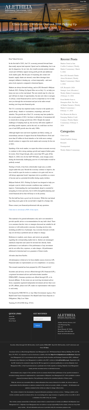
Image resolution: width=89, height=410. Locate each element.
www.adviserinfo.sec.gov (62, 360)
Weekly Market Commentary (70, 150)
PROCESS (53, 9)
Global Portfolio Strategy (68, 139)
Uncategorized (65, 146)
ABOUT (59, 9)
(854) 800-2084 (68, 331)
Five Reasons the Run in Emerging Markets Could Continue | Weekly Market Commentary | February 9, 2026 (69, 119)
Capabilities (12, 318)
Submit (38, 325)
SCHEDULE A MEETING (79, 9)
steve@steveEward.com (68, 333)
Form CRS (83, 1)
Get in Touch (12, 321)
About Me (11, 316)
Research (63, 143)
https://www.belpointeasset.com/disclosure (62, 354)
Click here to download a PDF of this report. (24, 210)
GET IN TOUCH (66, 9)
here (47, 347)
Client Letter (64, 135)
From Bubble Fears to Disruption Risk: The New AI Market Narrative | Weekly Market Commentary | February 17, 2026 (70, 105)
